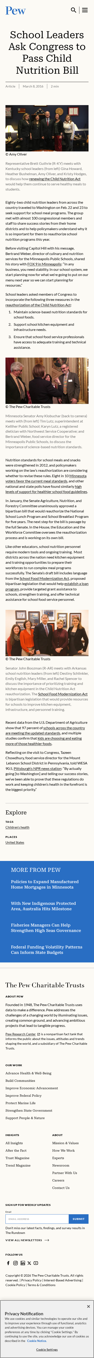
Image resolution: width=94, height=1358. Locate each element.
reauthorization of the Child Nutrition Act (38, 305)
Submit (79, 1219)
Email (8, 1212)
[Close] (89, 1306)
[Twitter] (29, 1263)
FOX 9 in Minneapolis (44, 264)
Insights (12, 1135)
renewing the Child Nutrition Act (55, 179)
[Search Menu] (73, 10)
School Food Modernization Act (44, 578)
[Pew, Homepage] (15, 10)
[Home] (44, 985)
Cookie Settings (47, 1349)
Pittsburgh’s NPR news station (37, 768)
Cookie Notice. (37, 1341)
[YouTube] (36, 1263)
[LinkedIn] (23, 1263)
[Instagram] (15, 1263)
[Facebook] (8, 1263)
